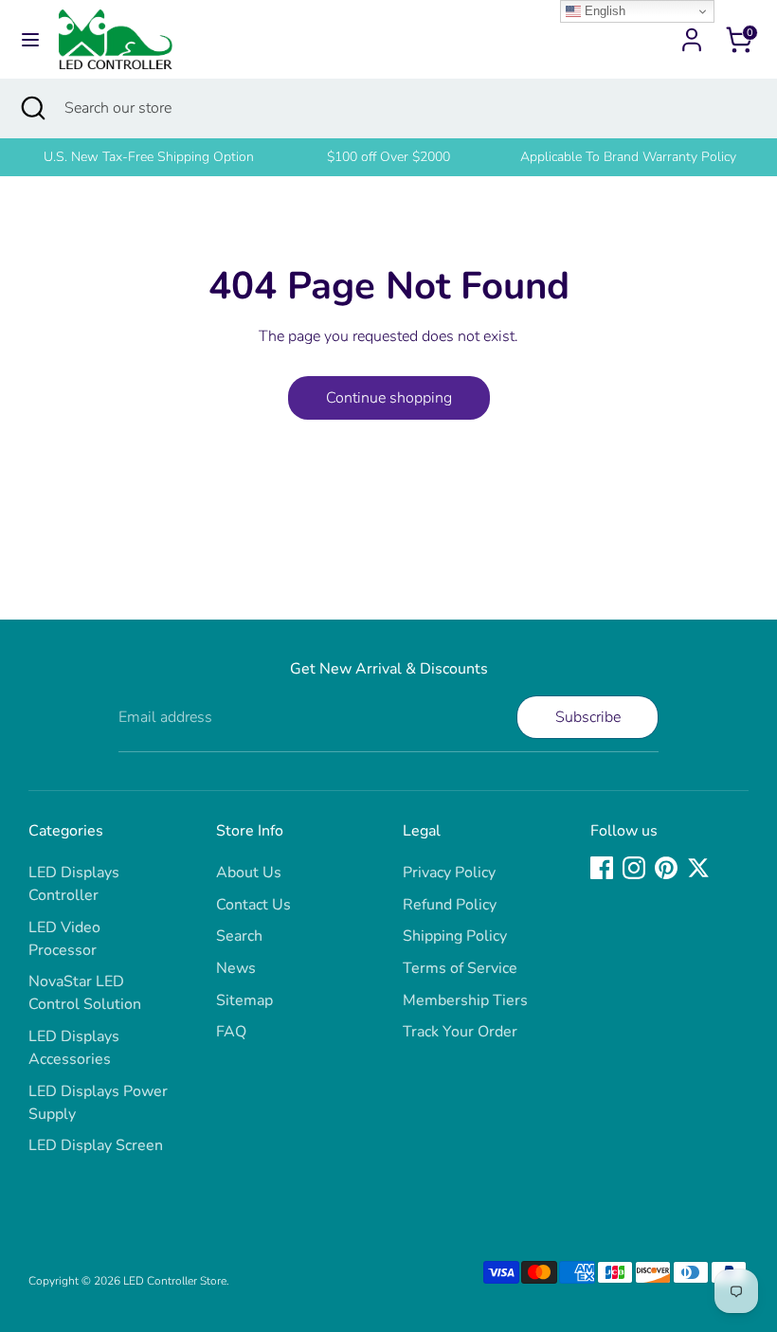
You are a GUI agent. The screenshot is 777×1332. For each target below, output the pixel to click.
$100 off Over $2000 (388, 157)
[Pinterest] (666, 867)
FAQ (231, 1031)
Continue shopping (389, 397)
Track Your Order (460, 1031)
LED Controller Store (174, 1280)
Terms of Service (460, 968)
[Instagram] (634, 867)
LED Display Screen (95, 1145)
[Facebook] (601, 867)
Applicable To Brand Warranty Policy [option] (628, 157)
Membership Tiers (465, 1000)
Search (239, 936)
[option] (148, 157)
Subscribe (588, 717)
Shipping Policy (455, 936)
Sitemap (244, 1000)
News (236, 968)
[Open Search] (32, 108)
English (603, 11)
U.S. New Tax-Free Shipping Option (149, 157)
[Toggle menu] (30, 40)
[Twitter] (698, 867)
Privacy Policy (449, 872)
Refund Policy (450, 904)
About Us (248, 872)
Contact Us (253, 904)
